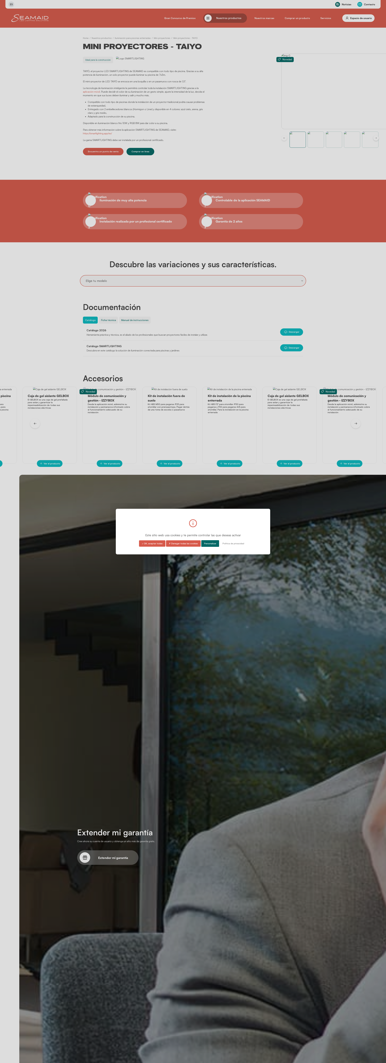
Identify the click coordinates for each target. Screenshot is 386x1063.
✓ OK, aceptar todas (152, 543)
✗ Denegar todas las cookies (183, 543)
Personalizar (210, 543)
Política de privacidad (233, 543)
